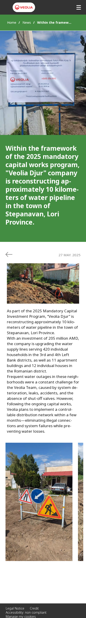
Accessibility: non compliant (26, 612)
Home (11, 22)
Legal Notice (15, 608)
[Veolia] (24, 7)
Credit (34, 608)
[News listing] (9, 254)
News (26, 22)
